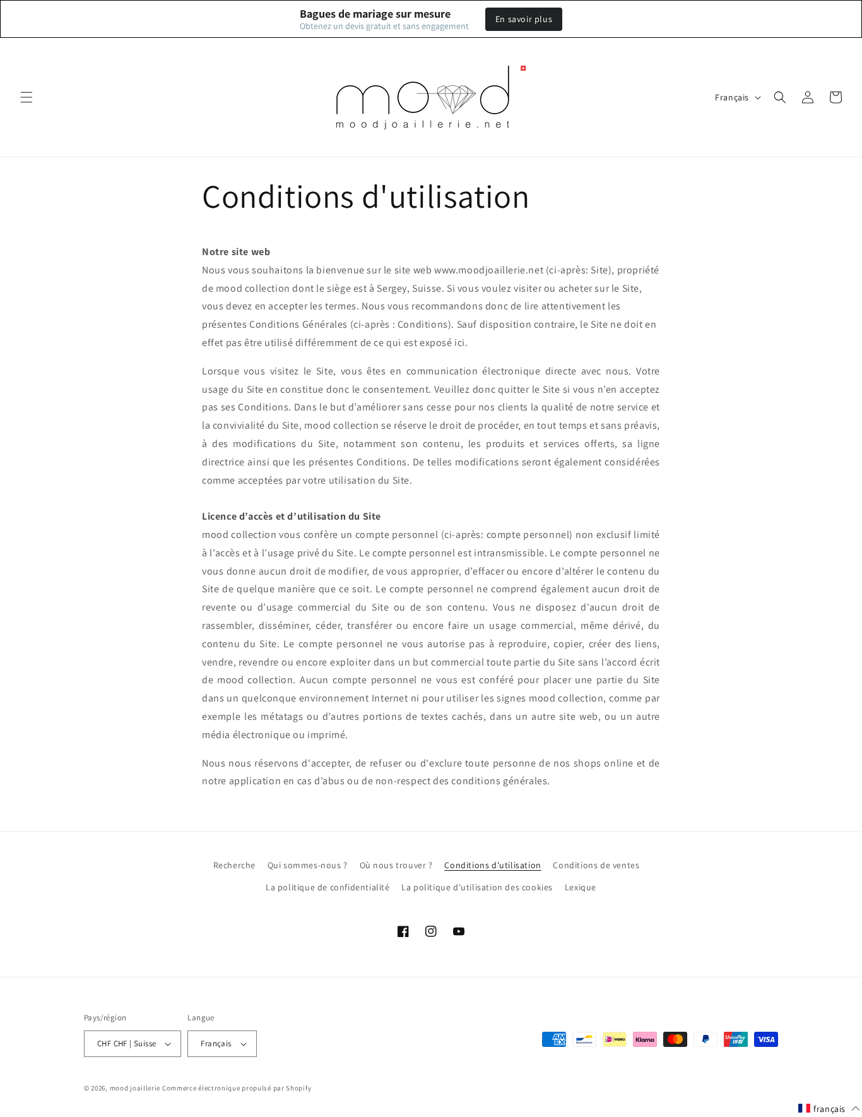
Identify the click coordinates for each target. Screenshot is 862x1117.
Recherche (234, 865)
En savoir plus (523, 19)
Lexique (580, 887)
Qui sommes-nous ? (308, 865)
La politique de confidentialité (328, 887)
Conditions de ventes (596, 865)
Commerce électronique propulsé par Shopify (236, 1088)
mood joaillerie (135, 1088)
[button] (26, 97)
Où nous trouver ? (396, 865)
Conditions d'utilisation (492, 865)
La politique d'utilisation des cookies (477, 887)
